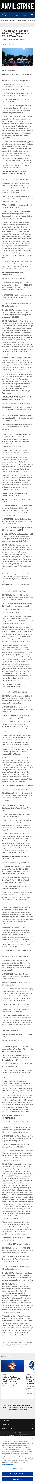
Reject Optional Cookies (17, 1474)
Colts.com (15, 1407)
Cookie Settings (17, 1468)
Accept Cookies (17, 1479)
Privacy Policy (8, 1464)
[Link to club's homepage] (4, 14)
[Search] (29, 15)
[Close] (33, 1439)
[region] (17, 1459)
